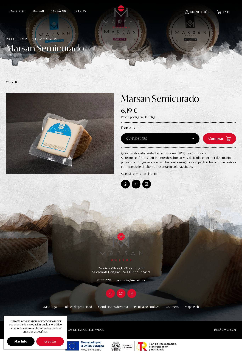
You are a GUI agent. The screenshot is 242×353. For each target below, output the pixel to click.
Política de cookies (146, 307)
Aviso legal (50, 307)
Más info (20, 341)
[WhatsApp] (125, 184)
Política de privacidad (78, 307)
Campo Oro (17, 11)
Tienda (22, 39)
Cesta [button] (226, 12)
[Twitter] (146, 184)
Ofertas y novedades (46, 39)
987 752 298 (104, 280)
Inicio (10, 39)
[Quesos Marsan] (121, 17)
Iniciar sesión (199, 12)
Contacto (172, 307)
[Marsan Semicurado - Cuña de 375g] (60, 133)
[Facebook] (136, 184)
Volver (11, 82)
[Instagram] (110, 293)
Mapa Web (192, 307)
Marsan (38, 11)
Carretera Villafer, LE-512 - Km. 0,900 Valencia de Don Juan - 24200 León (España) (121, 270)
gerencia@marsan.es (130, 280)
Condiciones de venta (113, 307)
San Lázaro (59, 11)
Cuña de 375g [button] (136, 138)
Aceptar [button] (50, 341)
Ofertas (80, 11)
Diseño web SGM (225, 329)
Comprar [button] (216, 138)
